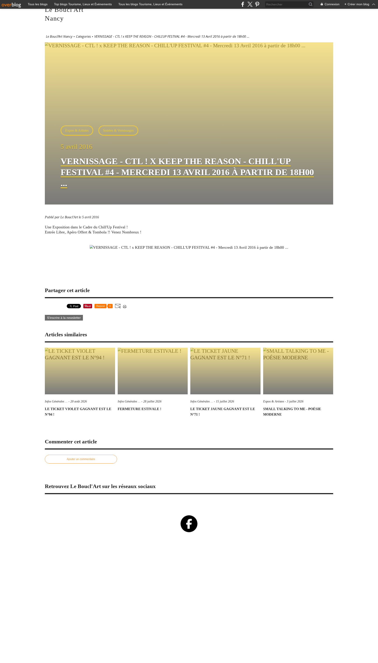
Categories (83, 36)
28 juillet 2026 (152, 401)
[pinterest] (257, 4)
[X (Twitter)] (250, 4)
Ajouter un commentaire (81, 459)
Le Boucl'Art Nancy (59, 36)
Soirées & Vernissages (118, 130)
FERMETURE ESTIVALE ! (139, 409)
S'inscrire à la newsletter (64, 317)
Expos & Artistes (77, 130)
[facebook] (242, 4)
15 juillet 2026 (225, 401)
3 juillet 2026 (295, 401)
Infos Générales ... (56, 401)
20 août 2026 (78, 401)
